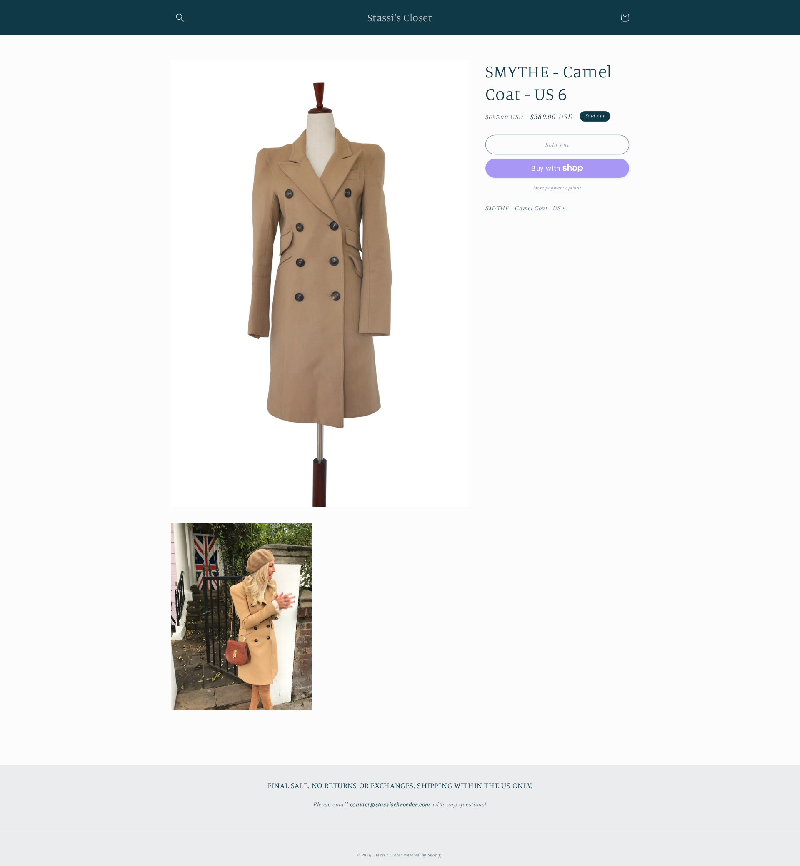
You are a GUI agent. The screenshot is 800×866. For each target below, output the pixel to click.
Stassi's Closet (387, 855)
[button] (180, 17)
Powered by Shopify (423, 855)
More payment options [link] (557, 188)
